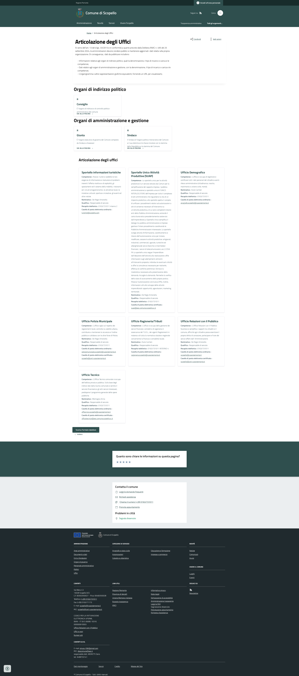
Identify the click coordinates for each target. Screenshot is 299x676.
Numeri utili (78, 635)
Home (89, 33)
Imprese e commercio (159, 554)
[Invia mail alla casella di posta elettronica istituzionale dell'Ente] (90, 606)
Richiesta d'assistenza (159, 612)
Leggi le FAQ (156, 604)
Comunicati (193, 554)
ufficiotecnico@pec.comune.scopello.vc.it (97, 418)
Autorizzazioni (117, 554)
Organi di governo (80, 561)
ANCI (114, 605)
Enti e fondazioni (80, 558)
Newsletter (193, 593)
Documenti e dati (80, 554)
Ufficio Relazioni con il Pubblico (86, 627)
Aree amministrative (82, 550)
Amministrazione (84, 23)
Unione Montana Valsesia (122, 597)
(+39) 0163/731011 (89, 599)
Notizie (192, 550)
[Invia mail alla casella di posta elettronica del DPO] (89, 648)
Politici (76, 569)
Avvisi (191, 558)
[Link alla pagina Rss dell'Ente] (190, 589)
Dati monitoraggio (81, 666)
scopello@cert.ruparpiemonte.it (94, 358)
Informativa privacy (158, 590)
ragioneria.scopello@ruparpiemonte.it (145, 355)
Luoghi (192, 573)
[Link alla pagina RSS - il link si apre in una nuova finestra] (200, 13)
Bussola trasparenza (120, 601)
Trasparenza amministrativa (191, 23)
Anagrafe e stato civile (121, 550)
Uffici (76, 573)
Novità (100, 23)
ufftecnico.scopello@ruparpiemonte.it (96, 412)
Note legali (155, 594)
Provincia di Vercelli (119, 594)
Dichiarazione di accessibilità (162, 597)
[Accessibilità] (7, 669)
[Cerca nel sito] (219, 13)
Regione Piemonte (82, 3)
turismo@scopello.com (90, 212)
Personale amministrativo (84, 565)
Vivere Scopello (127, 23)
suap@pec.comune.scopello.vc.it (143, 308)
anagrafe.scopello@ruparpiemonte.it (195, 203)
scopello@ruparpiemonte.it (191, 355)
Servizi (112, 23)
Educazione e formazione (160, 550)
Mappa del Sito (136, 666)
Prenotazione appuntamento (162, 609)
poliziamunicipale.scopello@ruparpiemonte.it (99, 351)
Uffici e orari (78, 631)
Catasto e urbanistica (120, 558)
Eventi (191, 577)
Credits (117, 666)
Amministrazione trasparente (162, 601)
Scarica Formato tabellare (86, 429)
